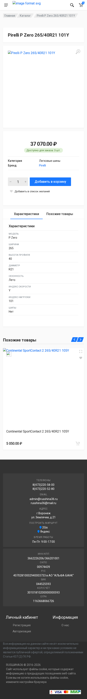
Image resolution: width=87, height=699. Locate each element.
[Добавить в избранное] (80, 358)
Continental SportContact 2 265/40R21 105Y (37, 431)
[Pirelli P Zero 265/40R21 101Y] (43, 86)
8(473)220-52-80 (43, 488)
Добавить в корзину (50, 182)
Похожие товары (59, 214)
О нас (65, 625)
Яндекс (45, 531)
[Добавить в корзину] (77, 443)
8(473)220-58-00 (43, 484)
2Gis (45, 527)
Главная (9, 15)
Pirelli (42, 165)
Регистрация (22, 625)
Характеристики (26, 214)
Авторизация (22, 631)
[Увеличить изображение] (80, 351)
